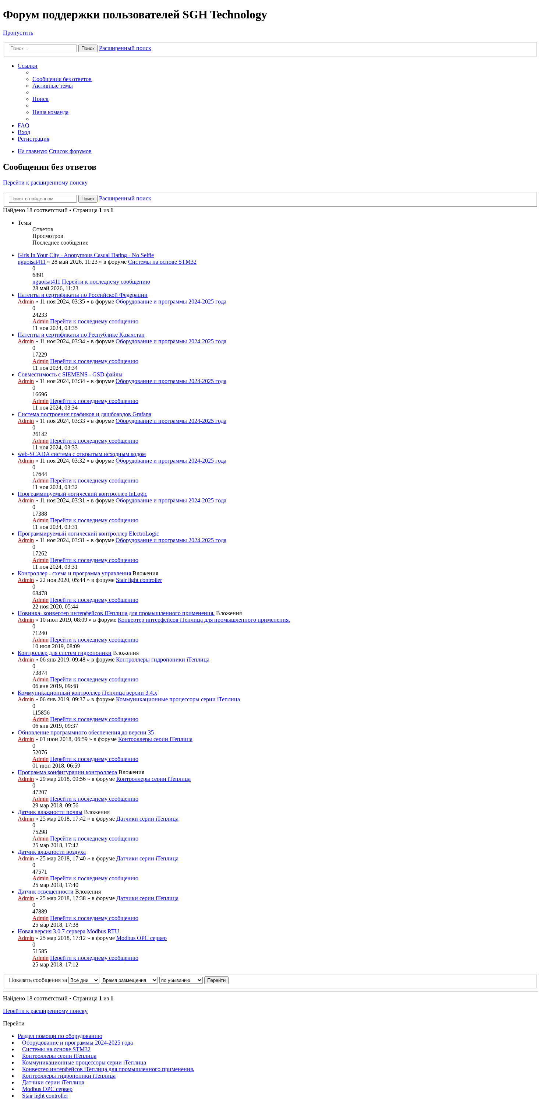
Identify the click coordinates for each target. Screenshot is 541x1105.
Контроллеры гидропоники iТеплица (162, 659)
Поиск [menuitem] (40, 99)
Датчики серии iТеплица (147, 818)
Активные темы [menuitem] (52, 86)
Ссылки (28, 66)
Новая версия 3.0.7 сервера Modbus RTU (68, 931)
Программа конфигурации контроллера (67, 772)
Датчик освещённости (46, 891)
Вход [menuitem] (24, 132)
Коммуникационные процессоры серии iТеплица (178, 699)
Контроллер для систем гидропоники (65, 653)
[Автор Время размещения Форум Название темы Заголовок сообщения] (129, 980)
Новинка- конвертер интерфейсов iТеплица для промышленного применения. (116, 613)
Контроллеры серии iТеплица (155, 739)
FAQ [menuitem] (23, 125)
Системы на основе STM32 (162, 262)
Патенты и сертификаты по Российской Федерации (83, 295)
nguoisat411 (32, 262)
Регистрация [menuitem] (33, 139)
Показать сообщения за (38, 980)
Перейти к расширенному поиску (45, 182)
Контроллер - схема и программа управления (74, 573)
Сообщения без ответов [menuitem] (62, 79)
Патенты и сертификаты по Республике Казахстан (81, 335)
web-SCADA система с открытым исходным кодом (82, 454)
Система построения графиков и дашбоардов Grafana (84, 414)
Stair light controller (139, 580)
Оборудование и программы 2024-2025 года (171, 301)
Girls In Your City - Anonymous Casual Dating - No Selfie (86, 255)
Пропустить (18, 32)
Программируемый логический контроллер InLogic (82, 494)
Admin (26, 301)
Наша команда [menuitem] (50, 112)
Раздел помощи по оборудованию (60, 1036)
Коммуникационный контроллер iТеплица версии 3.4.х (87, 693)
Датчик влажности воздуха (52, 852)
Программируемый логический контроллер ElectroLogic (88, 533)
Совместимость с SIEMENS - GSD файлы (70, 374)
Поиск (88, 48)
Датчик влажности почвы (50, 812)
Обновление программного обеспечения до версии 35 (86, 732)
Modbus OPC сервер (141, 938)
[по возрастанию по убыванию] (181, 980)
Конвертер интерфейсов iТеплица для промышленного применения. (204, 620)
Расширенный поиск (125, 48)
